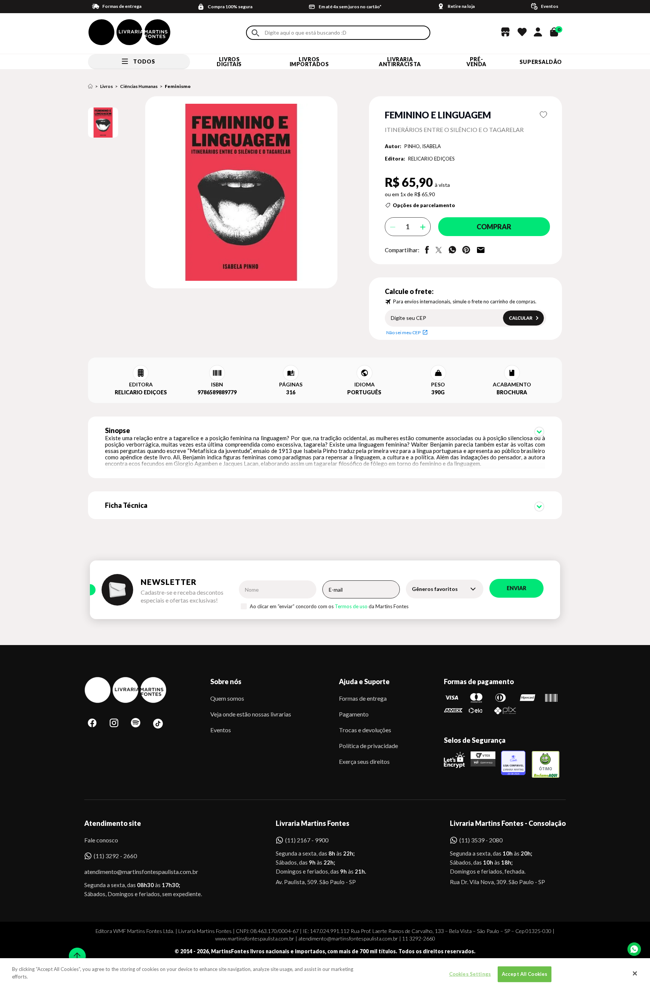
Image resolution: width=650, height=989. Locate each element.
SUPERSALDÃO (540, 61)
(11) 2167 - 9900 (306, 840)
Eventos (220, 729)
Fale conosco (101, 840)
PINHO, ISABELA (422, 146)
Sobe (75, 951)
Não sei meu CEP (403, 332)
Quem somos (227, 698)
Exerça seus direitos (364, 761)
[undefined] (214, 192)
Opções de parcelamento (424, 205)
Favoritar (544, 114)
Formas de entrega (363, 698)
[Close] (635, 973)
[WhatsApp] (634, 949)
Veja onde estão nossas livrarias (250, 714)
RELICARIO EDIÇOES (431, 159)
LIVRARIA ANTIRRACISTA (400, 62)
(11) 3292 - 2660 (115, 855)
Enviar (516, 588)
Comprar (494, 227)
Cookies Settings (470, 974)
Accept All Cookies (524, 974)
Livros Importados (309, 62)
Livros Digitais (229, 62)
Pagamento (354, 714)
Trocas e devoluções (365, 729)
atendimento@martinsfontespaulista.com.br (134, 871)
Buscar (255, 33)
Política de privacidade (368, 745)
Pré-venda (476, 62)
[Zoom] (103, 123)
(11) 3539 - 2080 (481, 840)
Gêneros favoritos (435, 589)
